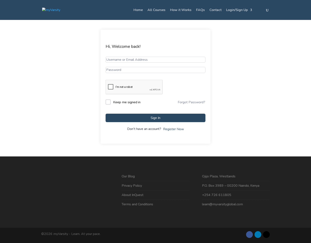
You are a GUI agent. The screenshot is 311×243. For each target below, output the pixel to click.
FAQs (200, 10)
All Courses (156, 10)
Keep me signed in (126, 102)
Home (138, 10)
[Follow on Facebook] (249, 234)
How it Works (180, 10)
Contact (215, 10)
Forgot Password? (191, 102)
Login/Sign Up (237, 10)
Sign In (155, 118)
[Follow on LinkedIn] (258, 234)
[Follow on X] (266, 234)
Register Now (173, 129)
